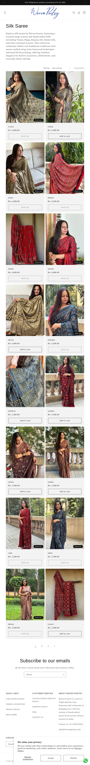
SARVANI (51, 340)
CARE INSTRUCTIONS (15, 699)
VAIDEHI (51, 411)
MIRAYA (51, 198)
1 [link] (35, 646)
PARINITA (12, 411)
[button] (5, 12)
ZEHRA (11, 269)
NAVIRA (51, 269)
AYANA (50, 127)
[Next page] (54, 646)
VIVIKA (11, 127)
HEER (50, 553)
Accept (51, 758)
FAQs (34, 712)
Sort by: (47, 68)
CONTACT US (37, 717)
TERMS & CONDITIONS (15, 704)
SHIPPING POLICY (40, 707)
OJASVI (51, 624)
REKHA (11, 624)
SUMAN (51, 482)
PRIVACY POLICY (13, 709)
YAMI (10, 553)
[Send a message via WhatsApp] (85, 760)
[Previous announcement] (4, 2)
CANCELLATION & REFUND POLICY (44, 700)
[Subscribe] (63, 674)
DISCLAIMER (11, 714)
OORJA (11, 482)
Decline (73, 758)
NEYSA (11, 340)
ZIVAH (10, 198)
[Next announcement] (85, 2)
